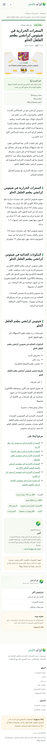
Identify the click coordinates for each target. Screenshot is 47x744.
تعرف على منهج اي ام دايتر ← (31, 549)
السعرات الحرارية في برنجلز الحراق (25, 451)
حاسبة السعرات (37, 602)
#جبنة (40, 511)
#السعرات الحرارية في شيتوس (31, 506)
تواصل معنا (42, 685)
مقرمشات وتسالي (31, 13)
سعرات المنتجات (40, 705)
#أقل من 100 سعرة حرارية (25, 494)
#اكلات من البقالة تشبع (34, 500)
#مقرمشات (12, 511)
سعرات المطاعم (40, 709)
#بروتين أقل (13, 506)
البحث (43, 677)
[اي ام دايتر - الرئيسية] (37, 4)
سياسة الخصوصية (39, 689)
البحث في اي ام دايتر (35, 597)
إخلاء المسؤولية (38, 627)
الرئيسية (43, 13)
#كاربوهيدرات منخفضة (26, 511)
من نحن (43, 681)
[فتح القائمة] (4, 4)
